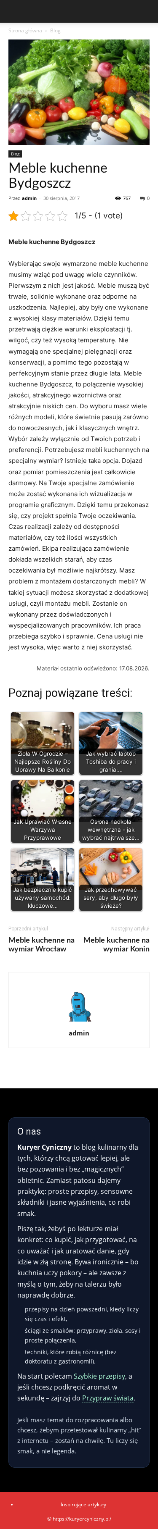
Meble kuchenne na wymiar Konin (116, 945)
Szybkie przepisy (99, 1376)
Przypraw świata (108, 1398)
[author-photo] (79, 1021)
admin (29, 198)
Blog (55, 30)
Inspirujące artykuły (83, 1504)
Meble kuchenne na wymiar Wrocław (41, 945)
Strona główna (25, 30)
